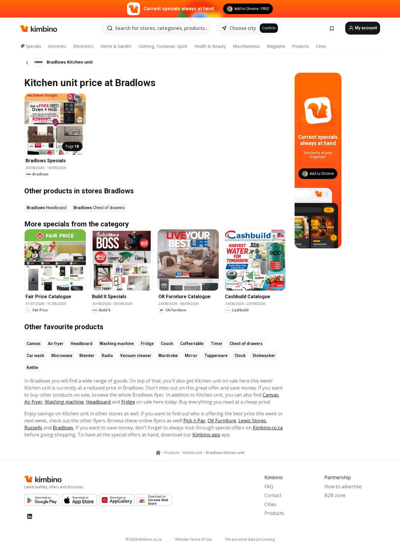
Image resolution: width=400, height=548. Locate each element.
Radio (107, 355)
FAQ (268, 486)
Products (300, 46)
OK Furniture (222, 420)
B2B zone (335, 495)
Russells (33, 427)
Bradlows (63, 427)
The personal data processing (250, 539)
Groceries (57, 46)
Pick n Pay (194, 420)
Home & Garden (115, 46)
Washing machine (117, 343)
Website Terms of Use (193, 539)
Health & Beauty (210, 46)
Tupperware (216, 355)
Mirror (191, 355)
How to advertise (343, 486)
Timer (217, 343)
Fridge (147, 343)
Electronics (83, 46)
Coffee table (192, 343)
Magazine (276, 46)
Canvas (34, 343)
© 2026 (144, 539)
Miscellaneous (246, 46)
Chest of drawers (246, 343)
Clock (240, 355)
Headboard (82, 343)
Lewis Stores (252, 420)
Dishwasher (264, 355)
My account (365, 27)
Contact (272, 495)
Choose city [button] (243, 28)
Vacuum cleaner (135, 355)
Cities (321, 46)
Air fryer (56, 343)
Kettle (32, 367)
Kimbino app (206, 434)
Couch (167, 343)
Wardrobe (168, 355)
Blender (87, 355)
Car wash (35, 355)
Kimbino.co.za (268, 427)
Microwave (61, 355)
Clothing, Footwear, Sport (163, 46)
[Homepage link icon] (158, 452)
